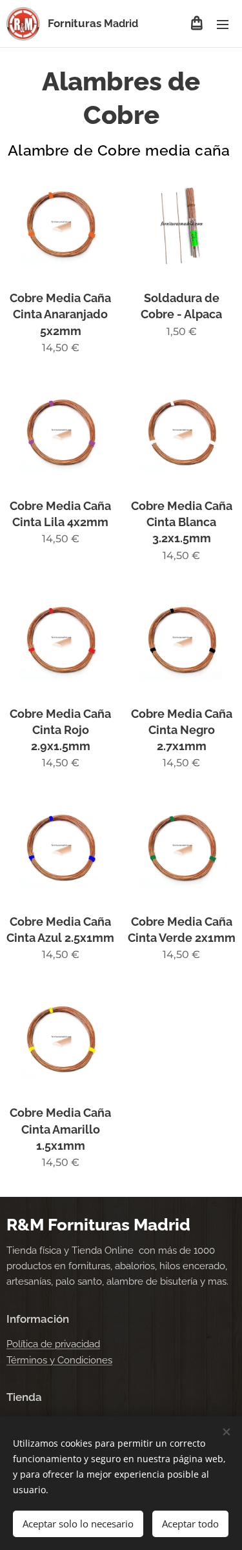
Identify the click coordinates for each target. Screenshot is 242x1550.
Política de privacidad (53, 1344)
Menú (223, 24)
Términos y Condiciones (59, 1360)
